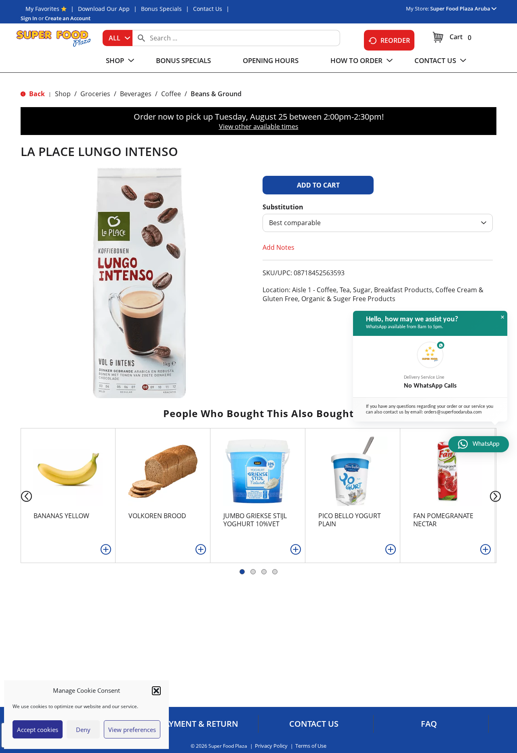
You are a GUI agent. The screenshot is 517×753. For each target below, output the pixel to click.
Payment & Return (199, 724)
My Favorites (42, 9)
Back (36, 93)
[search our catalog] (141, 38)
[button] (156, 691)
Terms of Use (310, 746)
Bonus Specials (161, 9)
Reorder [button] (395, 40)
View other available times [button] (258, 126)
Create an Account (67, 18)
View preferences (132, 730)
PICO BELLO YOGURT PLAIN (349, 519)
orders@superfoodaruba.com (453, 412)
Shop (63, 93)
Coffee (171, 93)
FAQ (429, 724)
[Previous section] (20, 495)
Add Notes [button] (278, 247)
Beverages (135, 93)
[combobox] (117, 38)
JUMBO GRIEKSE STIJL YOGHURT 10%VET (255, 519)
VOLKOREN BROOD (157, 515)
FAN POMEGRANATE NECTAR (443, 519)
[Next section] (497, 495)
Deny (83, 730)
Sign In (29, 18)
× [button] (502, 317)
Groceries (95, 93)
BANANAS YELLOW (61, 515)
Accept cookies (37, 730)
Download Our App (104, 9)
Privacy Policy (271, 746)
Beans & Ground (216, 93)
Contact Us (207, 9)
